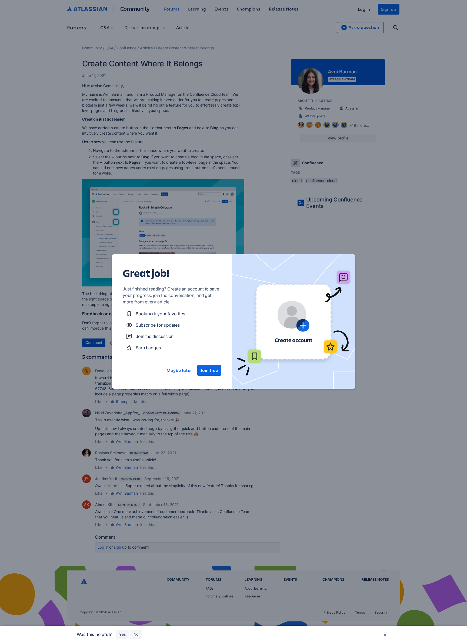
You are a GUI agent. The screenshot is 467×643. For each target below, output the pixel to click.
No (136, 634)
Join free (209, 370)
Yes (122, 634)
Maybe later (179, 370)
